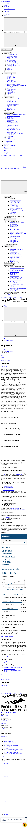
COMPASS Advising (12, 121)
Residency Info (10, 106)
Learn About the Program (7, 636)
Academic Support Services (13, 116)
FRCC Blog (6, 744)
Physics (5, 671)
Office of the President (12, 56)
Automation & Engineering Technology (13, 667)
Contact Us (9, 69)
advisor (7, 517)
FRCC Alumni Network (12, 124)
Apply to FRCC (10, 100)
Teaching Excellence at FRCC (14, 65)
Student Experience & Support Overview (16, 114)
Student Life (9, 130)
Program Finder (10, 76)
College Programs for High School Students (17, 85)
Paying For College (11, 105)
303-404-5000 (4, 728)
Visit (5, 15)
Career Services (10, 120)
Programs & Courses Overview (14, 74)
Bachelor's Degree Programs (13, 84)
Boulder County (4, 715)
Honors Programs (11, 92)
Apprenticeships (10, 82)
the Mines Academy (18, 474)
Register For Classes (11, 81)
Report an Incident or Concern (11, 752)
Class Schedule (10, 78)
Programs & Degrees (9, 73)
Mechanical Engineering (9, 487)
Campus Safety (10, 118)
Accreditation (10, 67)
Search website (7, 32)
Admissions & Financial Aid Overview (16, 98)
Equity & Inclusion (11, 60)
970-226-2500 (4, 736)
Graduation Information (12, 125)
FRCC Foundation (11, 64)
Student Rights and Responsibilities (15, 133)
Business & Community (9, 138)
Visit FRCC (9, 108)
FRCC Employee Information (11, 745)
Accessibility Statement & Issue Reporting (13, 749)
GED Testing (10, 91)
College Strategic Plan (12, 57)
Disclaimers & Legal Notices (10, 750)
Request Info (7, 14)
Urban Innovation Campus (13, 63)
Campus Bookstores (11, 117)
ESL (8, 88)
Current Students (8, 3)
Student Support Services (12, 132)
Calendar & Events (8, 741)
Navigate (6, 748)
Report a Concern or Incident (13, 129)
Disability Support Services (13, 122)
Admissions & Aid (9, 97)
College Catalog (10, 80)
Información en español (9, 9)
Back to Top (4, 756)
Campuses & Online (11, 61)
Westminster (3, 723)
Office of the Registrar (12, 128)
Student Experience (9, 113)
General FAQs (10, 68)
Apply (5, 16)
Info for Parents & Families (13, 104)
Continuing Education (12, 86)
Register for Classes (5, 360)
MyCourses (6, 6)
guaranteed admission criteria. (18, 509)
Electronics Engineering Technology (12, 670)
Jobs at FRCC (7, 746)
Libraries (9, 126)
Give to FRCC (7, 11)
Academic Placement (12, 101)
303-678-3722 (4, 720)
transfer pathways (15, 508)
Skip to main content (5, 1)
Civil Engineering (8, 486)
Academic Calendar (11, 77)
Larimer (2, 731)
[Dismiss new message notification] (26, 817)
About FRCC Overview (12, 54)
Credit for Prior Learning (12, 102)
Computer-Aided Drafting (10, 669)
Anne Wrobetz (4, 366)
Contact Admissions (11, 109)
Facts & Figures (10, 58)
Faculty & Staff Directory (10, 742)
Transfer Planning (11, 134)
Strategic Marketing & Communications (13, 753)
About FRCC (7, 53)
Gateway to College (11, 89)
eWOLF (6, 5)
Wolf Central (10, 136)
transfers (3, 474)
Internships (9, 93)
